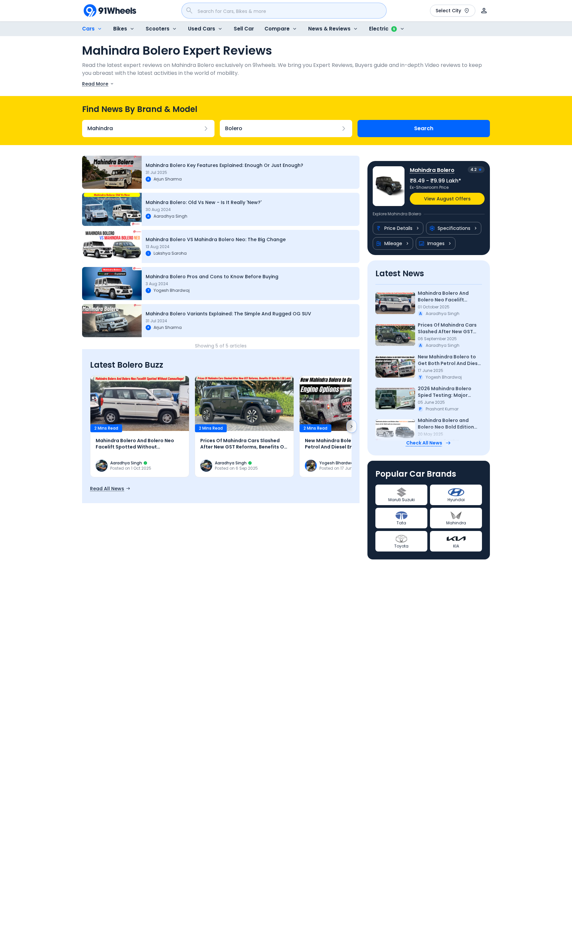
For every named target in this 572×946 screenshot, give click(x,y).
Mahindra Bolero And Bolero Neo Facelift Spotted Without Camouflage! (443, 296)
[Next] (351, 426)
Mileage (393, 243)
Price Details (398, 228)
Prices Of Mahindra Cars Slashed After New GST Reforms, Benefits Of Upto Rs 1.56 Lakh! (449, 328)
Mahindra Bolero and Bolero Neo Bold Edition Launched (446, 423)
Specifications (454, 228)
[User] (484, 11)
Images (436, 243)
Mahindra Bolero (432, 170)
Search (423, 128)
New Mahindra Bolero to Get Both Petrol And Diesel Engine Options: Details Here (450, 360)
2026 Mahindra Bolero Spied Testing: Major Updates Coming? (444, 391)
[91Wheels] (110, 11)
